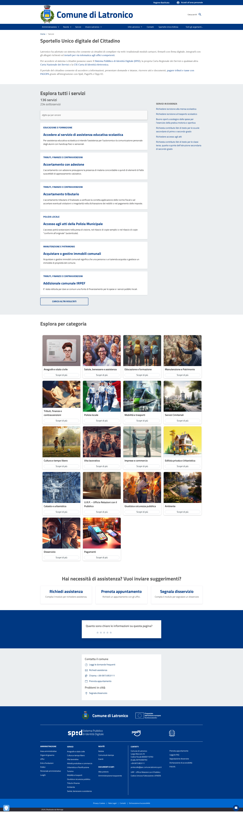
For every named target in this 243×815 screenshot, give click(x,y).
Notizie (101, 751)
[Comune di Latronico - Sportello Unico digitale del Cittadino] (47, 14)
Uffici (42, 759)
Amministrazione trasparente (110, 775)
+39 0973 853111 (138, 763)
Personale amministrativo (50, 771)
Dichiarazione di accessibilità (180, 762)
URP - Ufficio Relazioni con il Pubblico (145, 772)
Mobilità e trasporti (74, 775)
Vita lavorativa (72, 759)
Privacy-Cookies (99, 803)
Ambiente (71, 787)
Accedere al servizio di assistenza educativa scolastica (83, 134)
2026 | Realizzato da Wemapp (52, 809)
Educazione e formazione (57, 127)
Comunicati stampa (106, 755)
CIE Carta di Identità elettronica (91, 64)
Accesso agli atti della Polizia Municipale (73, 223)
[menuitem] (132, 27)
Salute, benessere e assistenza (79, 791)
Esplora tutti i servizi (62, 93)
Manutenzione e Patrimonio (59, 246)
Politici (42, 767)
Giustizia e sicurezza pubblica (78, 779)
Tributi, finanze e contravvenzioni (63, 157)
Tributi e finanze (73, 783)
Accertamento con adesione (63, 164)
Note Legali (112, 803)
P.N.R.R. (172, 766)
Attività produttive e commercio (79, 763)
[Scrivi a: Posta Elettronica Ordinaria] (149, 769)
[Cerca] (200, 14)
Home (42, 33)
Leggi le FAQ (174, 754)
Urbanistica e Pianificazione (78, 767)
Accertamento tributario (61, 194)
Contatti (135, 746)
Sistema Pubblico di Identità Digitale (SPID (117, 61)
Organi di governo (47, 755)
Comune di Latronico (95, 14)
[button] (190, 2)
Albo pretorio (103, 771)
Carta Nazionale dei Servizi (54, 64)
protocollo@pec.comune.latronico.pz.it (146, 767)
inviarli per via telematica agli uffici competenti (89, 55)
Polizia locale (51, 216)
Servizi (70, 746)
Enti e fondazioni (46, 763)
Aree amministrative (48, 751)
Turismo (70, 771)
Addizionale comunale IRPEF (64, 283)
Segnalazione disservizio (179, 758)
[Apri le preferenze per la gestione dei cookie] (6, 808)
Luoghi (43, 775)
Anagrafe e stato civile (76, 751)
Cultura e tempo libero (76, 755)
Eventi (100, 759)
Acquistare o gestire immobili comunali (72, 253)
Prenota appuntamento (178, 750)
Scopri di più (61, 375)
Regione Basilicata (161, 2)
